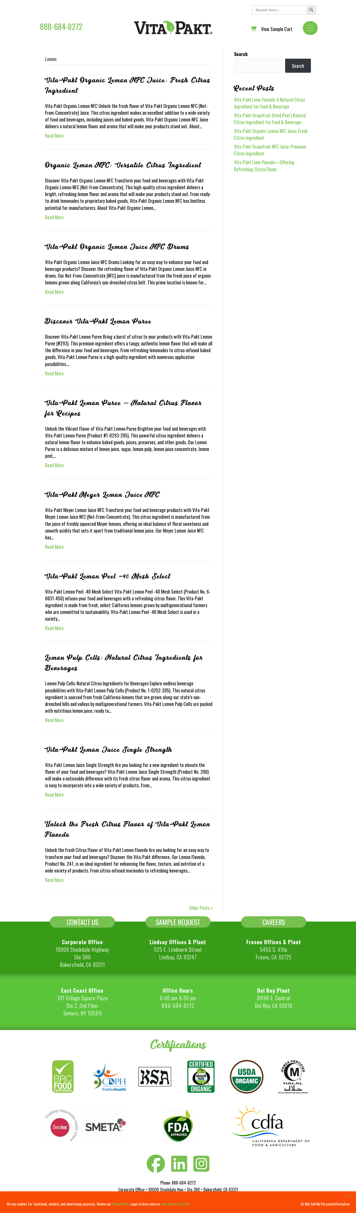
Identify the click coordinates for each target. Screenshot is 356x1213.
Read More (54, 135)
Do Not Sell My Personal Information (325, 1203)
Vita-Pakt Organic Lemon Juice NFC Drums (117, 247)
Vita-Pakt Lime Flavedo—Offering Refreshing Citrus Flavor (264, 165)
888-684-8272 (61, 26)
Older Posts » (201, 907)
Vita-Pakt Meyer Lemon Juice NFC (102, 495)
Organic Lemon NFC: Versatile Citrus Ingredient (123, 165)
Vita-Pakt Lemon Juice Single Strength (108, 750)
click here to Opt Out (175, 1203)
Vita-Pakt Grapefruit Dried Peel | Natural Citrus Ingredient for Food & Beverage (270, 118)
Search (241, 54)
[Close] (350, 1196)
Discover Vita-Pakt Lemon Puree (98, 321)
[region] (178, 1202)
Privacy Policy (121, 1203)
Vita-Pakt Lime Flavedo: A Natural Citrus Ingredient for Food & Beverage (269, 103)
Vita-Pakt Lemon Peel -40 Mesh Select (107, 576)
